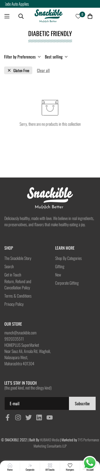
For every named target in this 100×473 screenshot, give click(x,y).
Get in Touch (12, 275)
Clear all (43, 70)
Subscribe (82, 403)
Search (9, 266)
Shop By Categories (68, 258)
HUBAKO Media (49, 439)
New (58, 275)
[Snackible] (48, 16)
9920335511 (14, 339)
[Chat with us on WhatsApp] (89, 463)
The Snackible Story (17, 258)
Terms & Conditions (18, 296)
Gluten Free (21, 70)
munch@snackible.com (20, 333)
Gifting (59, 266)
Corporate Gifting (67, 283)
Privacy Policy (14, 304)
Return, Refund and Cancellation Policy (17, 284)
